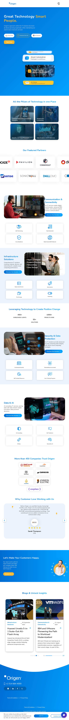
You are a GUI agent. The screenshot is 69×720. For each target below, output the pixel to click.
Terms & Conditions (12, 698)
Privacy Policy (24, 698)
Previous (4, 520)
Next (64, 520)
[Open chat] (64, 715)
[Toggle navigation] (58, 3)
